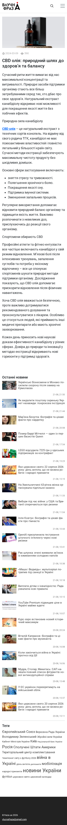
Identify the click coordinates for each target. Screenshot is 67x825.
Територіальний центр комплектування (28, 752)
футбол (7, 776)
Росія (7, 747)
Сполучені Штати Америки (34, 747)
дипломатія (36, 764)
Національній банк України (50, 742)
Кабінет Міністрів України (16, 741)
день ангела (23, 764)
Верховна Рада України (50, 732)
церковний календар (40, 777)
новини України (42, 770)
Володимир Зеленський (19, 736)
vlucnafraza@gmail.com (14, 819)
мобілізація (52, 763)
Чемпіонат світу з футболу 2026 (19, 758)
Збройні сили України (49, 736)
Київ (33, 741)
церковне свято (21, 776)
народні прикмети (12, 771)
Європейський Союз (18, 732)
